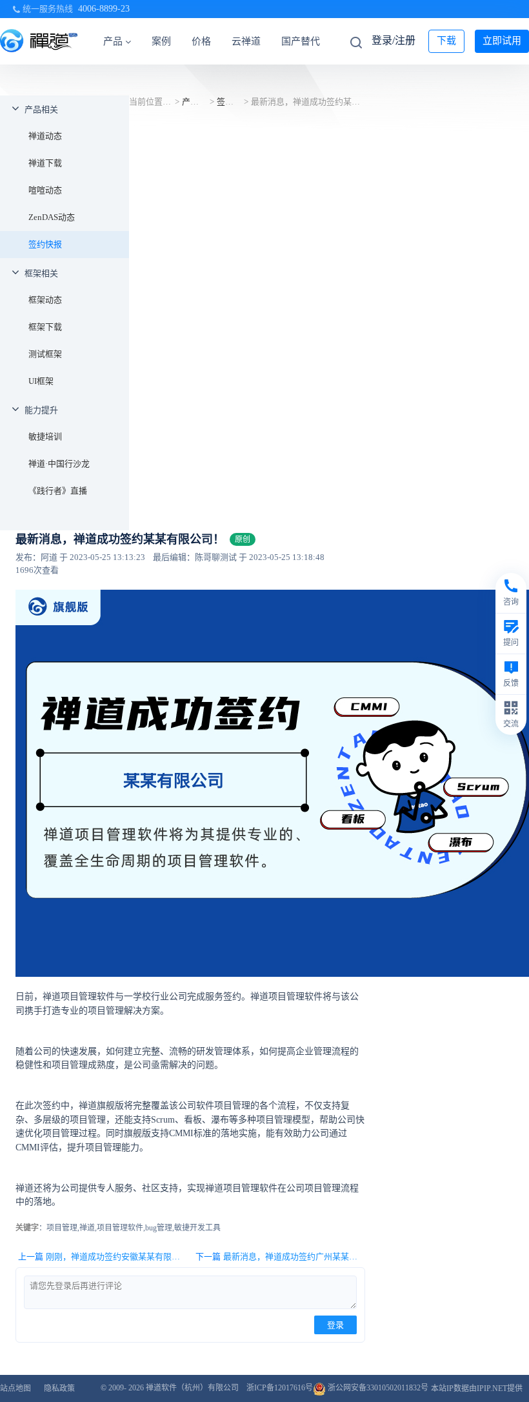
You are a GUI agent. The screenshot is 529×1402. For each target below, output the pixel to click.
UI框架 (41, 381)
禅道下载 (45, 163)
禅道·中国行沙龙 (59, 463)
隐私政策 (59, 1388)
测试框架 (45, 354)
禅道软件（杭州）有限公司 (192, 1387)
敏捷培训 (45, 436)
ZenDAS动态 (51, 217)
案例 (161, 41)
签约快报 (45, 244)
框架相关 (41, 273)
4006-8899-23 (104, 9)
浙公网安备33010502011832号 (377, 1387)
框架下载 (45, 327)
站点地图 (15, 1388)
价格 (201, 41)
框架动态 (45, 300)
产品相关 (41, 109)
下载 (446, 40)
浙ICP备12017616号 (279, 1387)
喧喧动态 (45, 190)
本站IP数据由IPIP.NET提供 (477, 1388)
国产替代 (300, 41)
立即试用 (502, 40)
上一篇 (102, 1256)
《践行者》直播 (57, 491)
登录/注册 (393, 40)
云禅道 (246, 41)
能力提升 (41, 410)
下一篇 (280, 1256)
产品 (113, 41)
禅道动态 (45, 136)
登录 (335, 1325)
